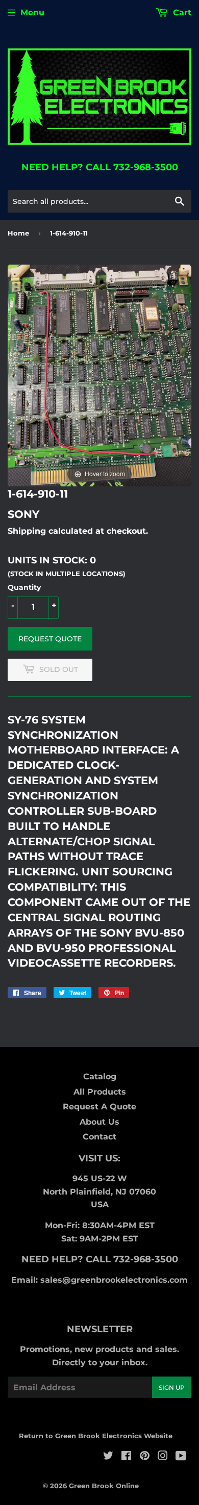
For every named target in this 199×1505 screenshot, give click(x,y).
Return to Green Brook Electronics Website (95, 1436)
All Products (99, 1092)
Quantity (24, 587)
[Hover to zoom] (99, 375)
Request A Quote (99, 1106)
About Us (99, 1122)
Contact (99, 1136)
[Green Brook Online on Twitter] (108, 1457)
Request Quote (50, 638)
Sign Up (172, 1387)
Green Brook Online (104, 1486)
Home (18, 233)
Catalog (99, 1076)
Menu (32, 12)
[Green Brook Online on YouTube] (181, 1457)
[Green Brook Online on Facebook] (126, 1457)
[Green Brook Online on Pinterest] (144, 1457)
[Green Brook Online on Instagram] (163, 1457)
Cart (180, 12)
